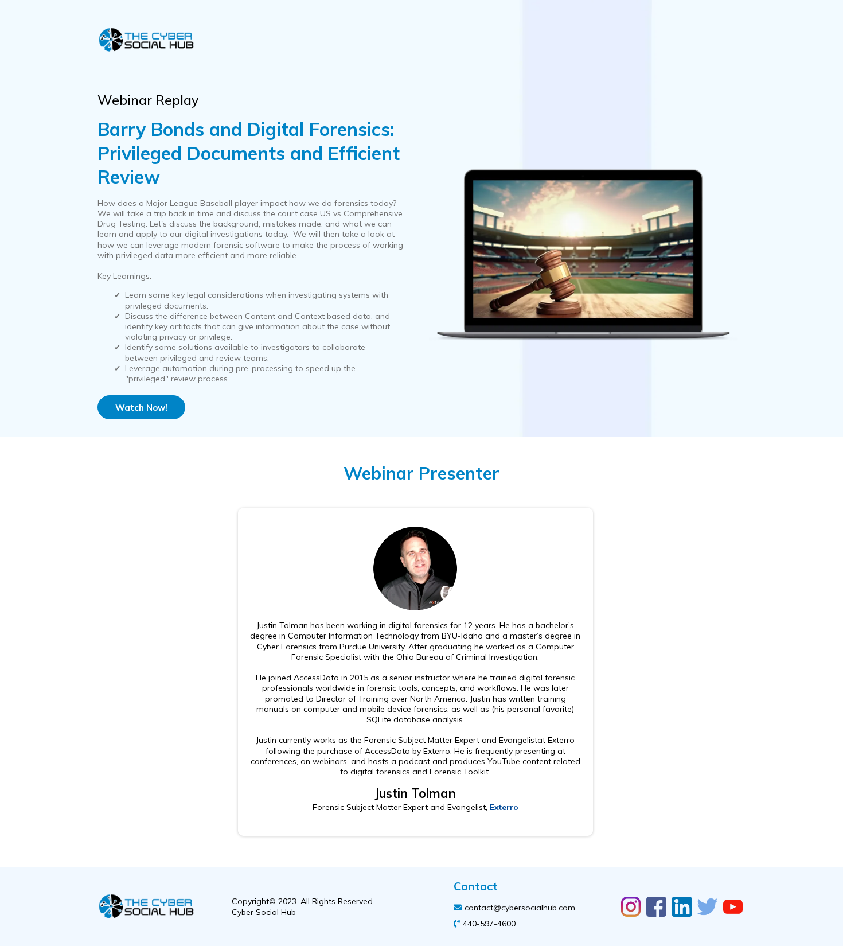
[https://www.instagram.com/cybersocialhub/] (631, 906)
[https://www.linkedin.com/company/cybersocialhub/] (682, 906)
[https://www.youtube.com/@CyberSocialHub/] (733, 906)
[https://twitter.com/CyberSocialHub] (707, 906)
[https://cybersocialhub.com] (253, 40)
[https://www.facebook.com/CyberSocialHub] (656, 906)
